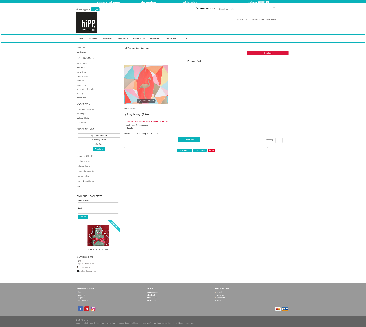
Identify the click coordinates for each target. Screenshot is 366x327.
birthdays (107, 38)
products (92, 38)
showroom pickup (148, 2)
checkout (151, 295)
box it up (81, 68)
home (80, 38)
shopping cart (207, 9)
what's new (82, 63)
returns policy (83, 176)
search (274, 8)
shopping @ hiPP (85, 156)
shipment (81, 298)
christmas (154, 38)
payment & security (85, 171)
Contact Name (83, 201)
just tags (145, 48)
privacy (220, 300)
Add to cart (189, 140)
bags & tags (82, 76)
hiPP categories (132, 48)
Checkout (271, 20)
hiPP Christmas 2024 (98, 249)
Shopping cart (100, 135)
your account (152, 292)
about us (81, 47)
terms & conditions (85, 181)
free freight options (189, 2)
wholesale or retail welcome (108, 2)
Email (80, 208)
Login (95, 9)
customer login (83, 161)
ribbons (80, 80)
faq (78, 186)
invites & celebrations (86, 89)
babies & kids (139, 38)
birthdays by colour (85, 109)
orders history (153, 300)
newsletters (171, 38)
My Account (242, 20)
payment (81, 295)
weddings (122, 38)
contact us (81, 52)
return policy (83, 300)
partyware (81, 98)
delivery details (83, 166)
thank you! (81, 85)
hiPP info (185, 38)
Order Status (257, 20)
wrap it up (81, 72)
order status (152, 298)
